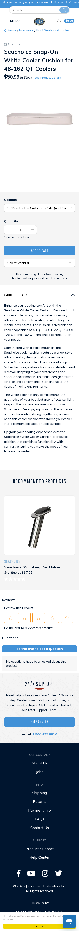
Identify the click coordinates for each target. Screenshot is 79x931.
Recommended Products (39, 481)
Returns (39, 801)
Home (11, 30)
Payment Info (39, 810)
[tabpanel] (39, 377)
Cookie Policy (54, 912)
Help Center (39, 721)
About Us (39, 763)
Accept (39, 926)
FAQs (39, 819)
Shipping (39, 792)
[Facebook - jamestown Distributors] (19, 874)
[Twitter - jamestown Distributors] (58, 874)
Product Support (40, 848)
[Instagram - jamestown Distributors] (45, 874)
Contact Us (39, 827)
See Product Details (47, 77)
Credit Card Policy (28, 912)
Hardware (26, 30)
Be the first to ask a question (39, 649)
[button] (10, 618)
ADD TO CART (39, 250)
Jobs (39, 771)
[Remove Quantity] (8, 229)
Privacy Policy (40, 902)
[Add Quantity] (33, 229)
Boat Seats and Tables (52, 30)
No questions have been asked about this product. (36, 663)
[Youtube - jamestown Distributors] (31, 874)
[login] (58, 20)
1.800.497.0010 (44, 734)
